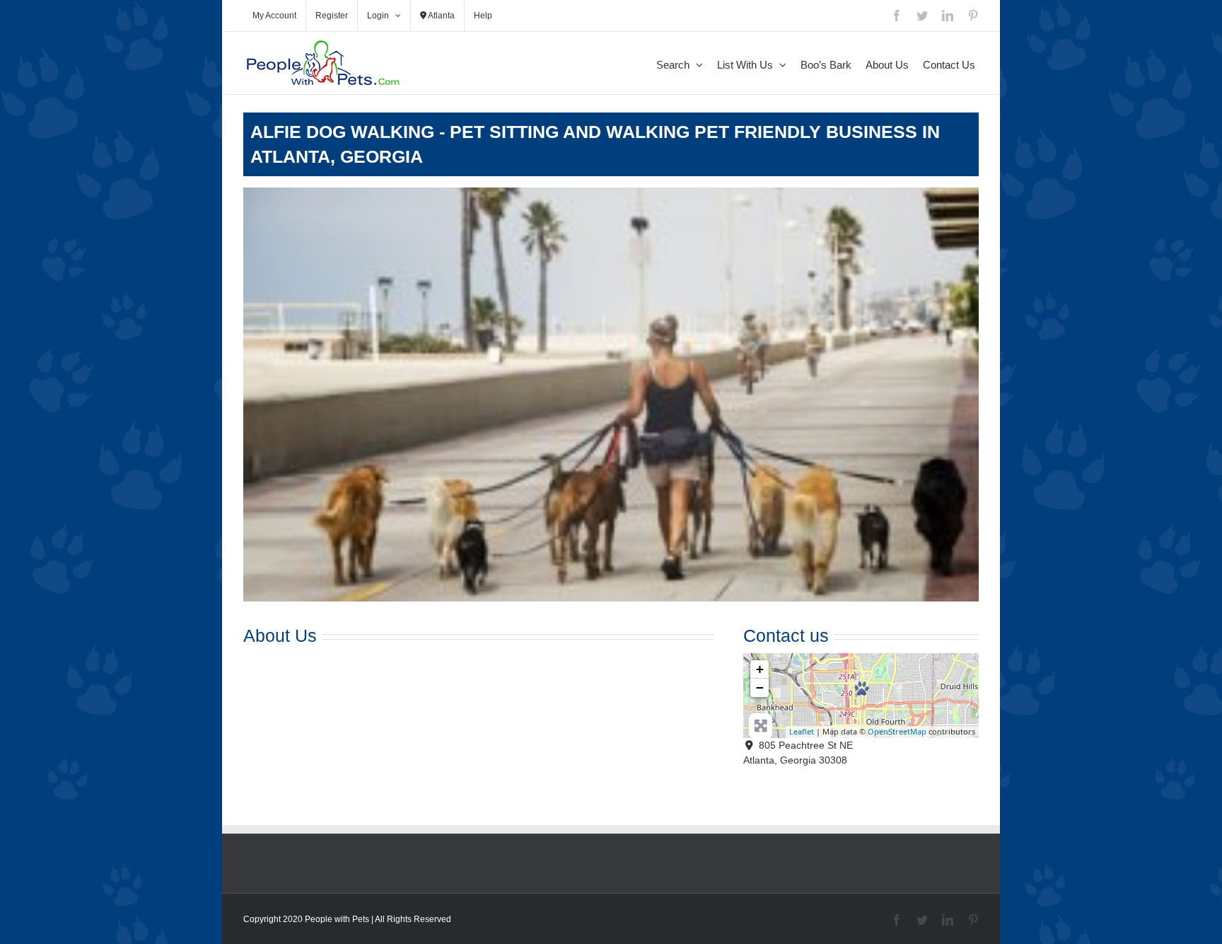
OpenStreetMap (897, 731)
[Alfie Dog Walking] (861, 688)
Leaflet (801, 731)
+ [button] (760, 669)
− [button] (760, 687)
